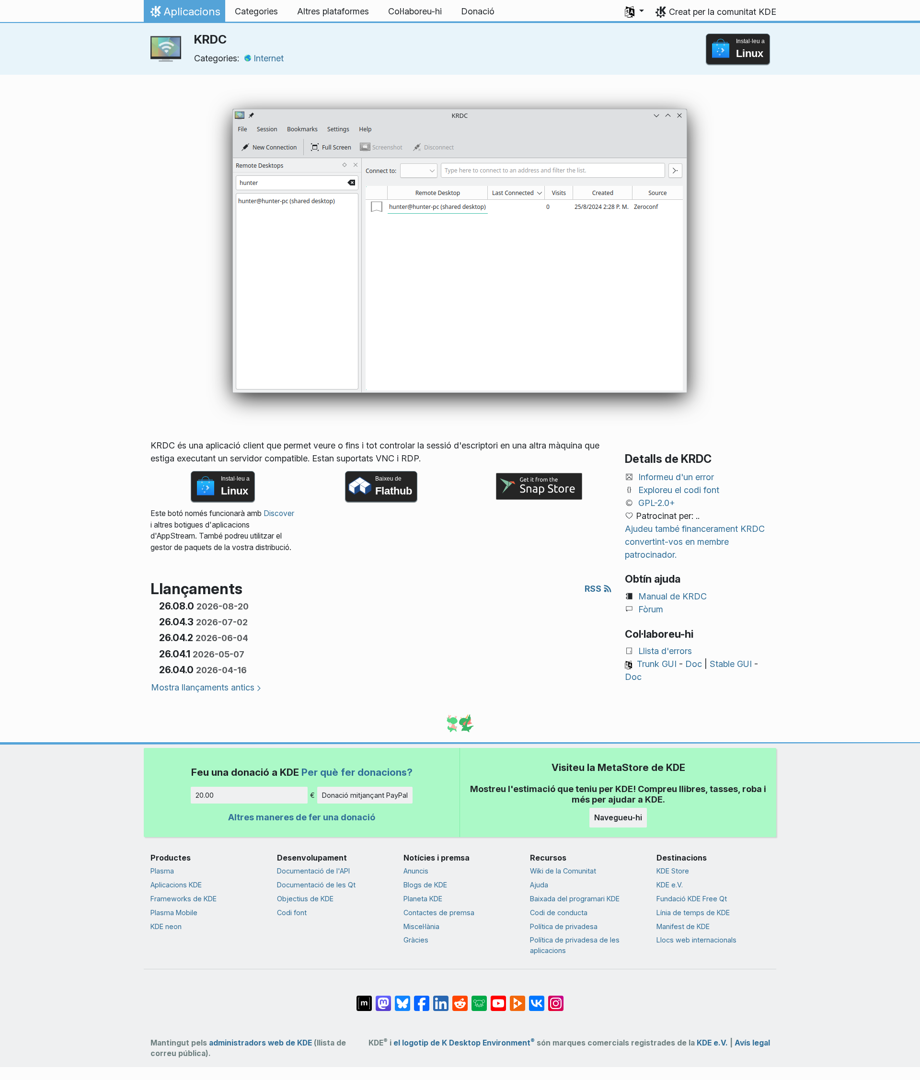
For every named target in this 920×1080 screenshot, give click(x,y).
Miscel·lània (421, 926)
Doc (693, 664)
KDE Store (672, 871)
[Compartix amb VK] (536, 998)
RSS (594, 589)
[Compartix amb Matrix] (364, 998)
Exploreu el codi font (678, 490)
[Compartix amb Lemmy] (479, 998)
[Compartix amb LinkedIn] (440, 998)
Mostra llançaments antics (202, 687)
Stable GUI (731, 664)
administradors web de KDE (260, 1042)
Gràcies (415, 940)
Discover (279, 513)
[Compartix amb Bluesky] (402, 998)
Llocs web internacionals (696, 940)
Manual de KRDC (672, 596)
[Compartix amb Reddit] (460, 998)
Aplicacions (184, 14)
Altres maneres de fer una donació (301, 817)
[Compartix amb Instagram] (556, 998)
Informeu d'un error (676, 477)
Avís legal (752, 1042)
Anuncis (415, 871)
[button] (634, 11)
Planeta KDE (422, 899)
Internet (268, 58)
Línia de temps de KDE (693, 912)
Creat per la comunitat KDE (722, 12)
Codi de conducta (558, 912)
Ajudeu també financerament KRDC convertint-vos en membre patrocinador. (695, 542)
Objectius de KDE (305, 899)
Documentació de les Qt (316, 885)
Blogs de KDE (425, 885)
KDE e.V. (669, 885)
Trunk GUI (657, 664)
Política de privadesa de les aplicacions (575, 945)
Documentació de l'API (313, 871)
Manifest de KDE (683, 926)
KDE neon (166, 926)
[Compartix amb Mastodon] (383, 998)
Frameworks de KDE (183, 899)
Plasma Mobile (173, 912)
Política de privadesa (564, 926)
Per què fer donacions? (357, 772)
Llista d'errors (665, 651)
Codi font (292, 912)
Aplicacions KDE (176, 885)
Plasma (162, 871)
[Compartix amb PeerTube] (517, 998)
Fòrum (650, 609)
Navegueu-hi (618, 817)
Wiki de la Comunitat (563, 871)
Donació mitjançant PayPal (365, 795)
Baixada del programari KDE (575, 899)
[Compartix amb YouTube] (498, 998)
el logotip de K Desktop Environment (464, 1042)
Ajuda (539, 885)
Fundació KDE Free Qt (691, 899)
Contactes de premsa (438, 912)
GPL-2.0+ (656, 503)
